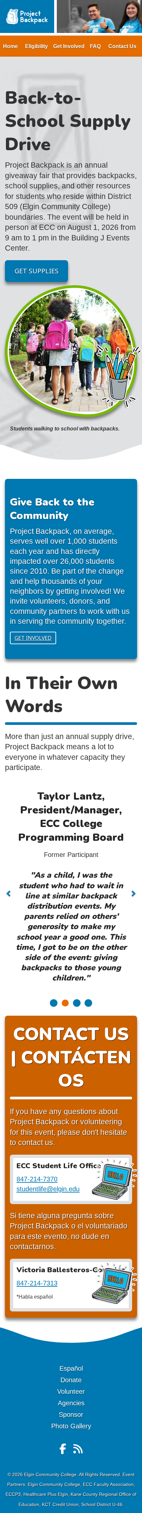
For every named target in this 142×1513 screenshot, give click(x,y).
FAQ (95, 46)
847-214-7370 (37, 1179)
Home (10, 46)
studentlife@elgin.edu (48, 1189)
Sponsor (71, 1414)
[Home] (27, 15)
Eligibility (36, 46)
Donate (71, 1380)
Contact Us (122, 46)
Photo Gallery (71, 1426)
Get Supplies (36, 270)
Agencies (71, 1403)
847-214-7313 (37, 1283)
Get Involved (69, 46)
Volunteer (71, 1391)
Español (71, 1368)
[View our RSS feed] (77, 1451)
